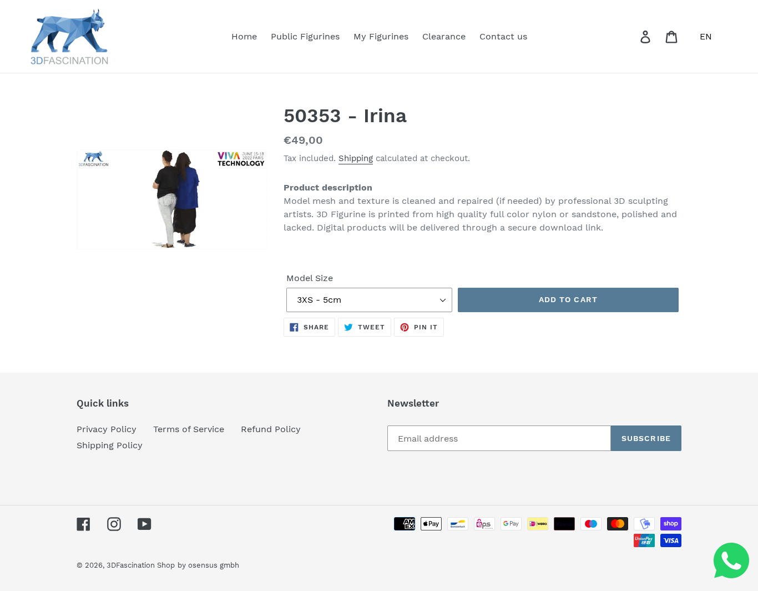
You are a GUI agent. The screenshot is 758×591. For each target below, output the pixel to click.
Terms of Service (188, 429)
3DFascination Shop (141, 565)
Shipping (355, 158)
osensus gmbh (213, 565)
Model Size (309, 278)
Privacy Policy (107, 429)
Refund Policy (271, 429)
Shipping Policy (110, 445)
